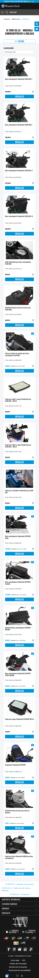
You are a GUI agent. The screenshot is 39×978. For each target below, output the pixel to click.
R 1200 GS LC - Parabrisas (19, 894)
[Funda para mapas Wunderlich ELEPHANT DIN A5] (19, 707)
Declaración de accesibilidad (19, 970)
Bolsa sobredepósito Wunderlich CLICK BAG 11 (19, 171)
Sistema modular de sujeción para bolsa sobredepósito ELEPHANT (17, 354)
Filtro (20, 41)
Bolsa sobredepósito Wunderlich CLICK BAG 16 (19, 216)
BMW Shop (13, 12)
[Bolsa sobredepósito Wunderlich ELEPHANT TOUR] (19, 524)
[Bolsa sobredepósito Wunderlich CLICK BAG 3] (19, 67)
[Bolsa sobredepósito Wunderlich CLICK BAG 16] (19, 204)
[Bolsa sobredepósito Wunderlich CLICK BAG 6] (19, 113)
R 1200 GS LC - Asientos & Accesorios (19, 884)
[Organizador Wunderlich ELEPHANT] (19, 753)
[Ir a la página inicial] (10, 6)
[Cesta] (37, 12)
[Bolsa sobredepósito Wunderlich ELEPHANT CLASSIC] (19, 570)
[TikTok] (31, 950)
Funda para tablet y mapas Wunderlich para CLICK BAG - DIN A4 (18, 446)
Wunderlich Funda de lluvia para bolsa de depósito (17, 812)
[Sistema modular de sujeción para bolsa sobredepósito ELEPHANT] (19, 341)
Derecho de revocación (18, 967)
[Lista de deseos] (17, 975)
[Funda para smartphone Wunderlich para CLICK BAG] (19, 479)
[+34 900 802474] (36, 24)
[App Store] (11, 932)
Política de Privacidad (18, 964)
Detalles (19, 96)
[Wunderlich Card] (19, 922)
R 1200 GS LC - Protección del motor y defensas (16, 889)
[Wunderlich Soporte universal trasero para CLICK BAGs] (19, 296)
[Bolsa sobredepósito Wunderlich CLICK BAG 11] (19, 159)
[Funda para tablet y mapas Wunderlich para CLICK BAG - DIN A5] (19, 387)
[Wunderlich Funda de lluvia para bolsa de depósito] (19, 799)
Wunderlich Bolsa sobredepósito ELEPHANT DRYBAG (18, 629)
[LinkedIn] (25, 950)
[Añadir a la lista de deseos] (33, 92)
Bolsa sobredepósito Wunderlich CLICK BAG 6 (18, 125)
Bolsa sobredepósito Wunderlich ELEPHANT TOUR (18, 537)
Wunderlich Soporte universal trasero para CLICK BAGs (18, 309)
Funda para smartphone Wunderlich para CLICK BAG (19, 492)
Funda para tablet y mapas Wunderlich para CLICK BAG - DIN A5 (18, 400)
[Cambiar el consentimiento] (7, 976)
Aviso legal (15, 960)
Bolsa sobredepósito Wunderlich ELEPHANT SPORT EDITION (18, 674)
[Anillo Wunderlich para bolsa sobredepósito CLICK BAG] (19, 250)
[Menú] (2, 12)
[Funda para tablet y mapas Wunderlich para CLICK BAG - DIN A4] (19, 433)
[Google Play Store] (28, 932)
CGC (23, 960)
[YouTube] (20, 950)
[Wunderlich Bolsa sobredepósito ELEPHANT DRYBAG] (19, 616)
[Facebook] (8, 950)
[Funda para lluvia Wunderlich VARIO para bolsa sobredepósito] (19, 844)
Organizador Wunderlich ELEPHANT (15, 765)
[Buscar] (7, 12)
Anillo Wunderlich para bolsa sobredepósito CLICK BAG (18, 263)
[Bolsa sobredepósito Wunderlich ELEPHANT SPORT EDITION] (19, 662)
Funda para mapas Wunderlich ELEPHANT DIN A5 (19, 719)
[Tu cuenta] (22, 975)
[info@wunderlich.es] (36, 29)
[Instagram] (14, 950)
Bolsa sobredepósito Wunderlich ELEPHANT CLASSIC (18, 583)
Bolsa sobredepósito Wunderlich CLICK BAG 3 (18, 79)
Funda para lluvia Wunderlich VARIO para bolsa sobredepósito (19, 857)
